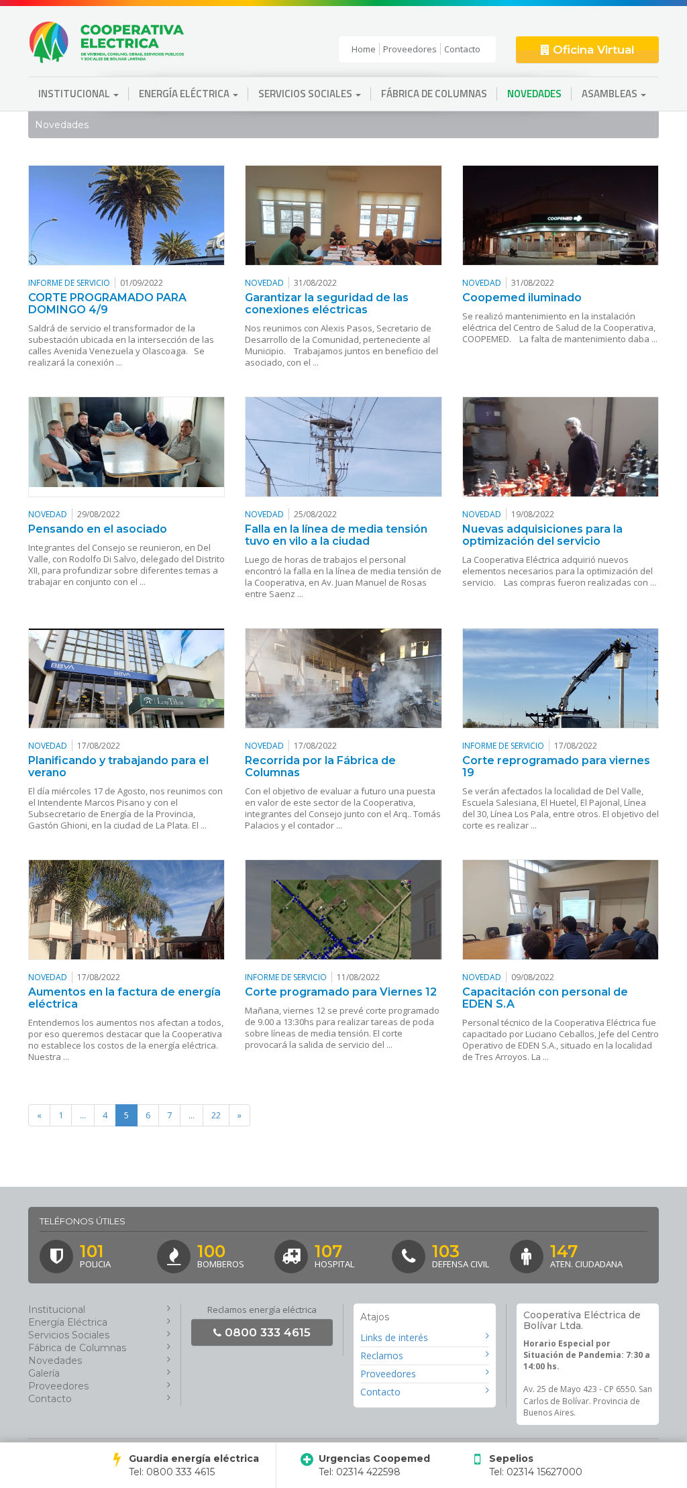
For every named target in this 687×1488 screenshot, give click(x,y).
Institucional (56, 1310)
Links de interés (394, 1337)
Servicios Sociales (68, 1335)
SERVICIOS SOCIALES (306, 93)
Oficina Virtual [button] (592, 49)
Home (364, 49)
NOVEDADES (534, 93)
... (83, 1115)
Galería (44, 1373)
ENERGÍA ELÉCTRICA (185, 93)
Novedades (55, 1360)
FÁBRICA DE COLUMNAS (434, 93)
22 (216, 1115)
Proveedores (410, 49)
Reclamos (381, 1355)
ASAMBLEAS (610, 93)
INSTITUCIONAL (75, 93)
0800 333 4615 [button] (266, 1332)
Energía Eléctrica (67, 1322)
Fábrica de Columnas (77, 1348)
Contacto (462, 49)
